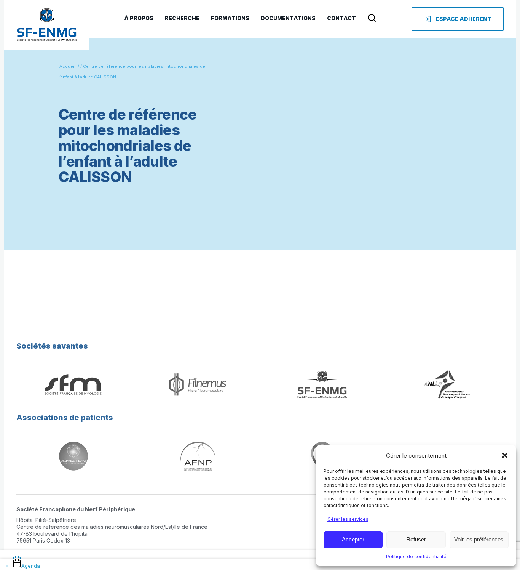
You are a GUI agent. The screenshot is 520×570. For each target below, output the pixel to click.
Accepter (353, 539)
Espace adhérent (463, 19)
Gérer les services (347, 519)
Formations (230, 18)
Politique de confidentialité (416, 556)
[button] (505, 455)
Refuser (416, 539)
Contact (341, 18)
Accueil (67, 66)
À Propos (138, 18)
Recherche (182, 18)
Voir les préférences (479, 539)
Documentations (288, 18)
